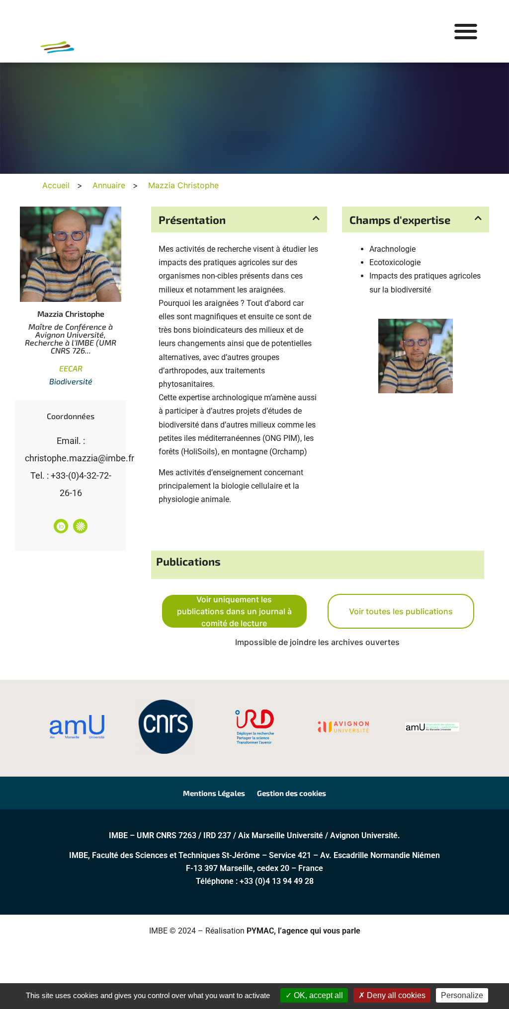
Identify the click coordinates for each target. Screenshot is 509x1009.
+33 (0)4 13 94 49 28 (277, 881)
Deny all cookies (395, 995)
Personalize (462, 995)
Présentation (192, 219)
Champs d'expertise (399, 219)
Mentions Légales (214, 793)
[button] (465, 31)
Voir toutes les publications (401, 611)
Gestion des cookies (291, 793)
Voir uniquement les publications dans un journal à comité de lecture (234, 611)
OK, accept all (317, 995)
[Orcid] (61, 526)
